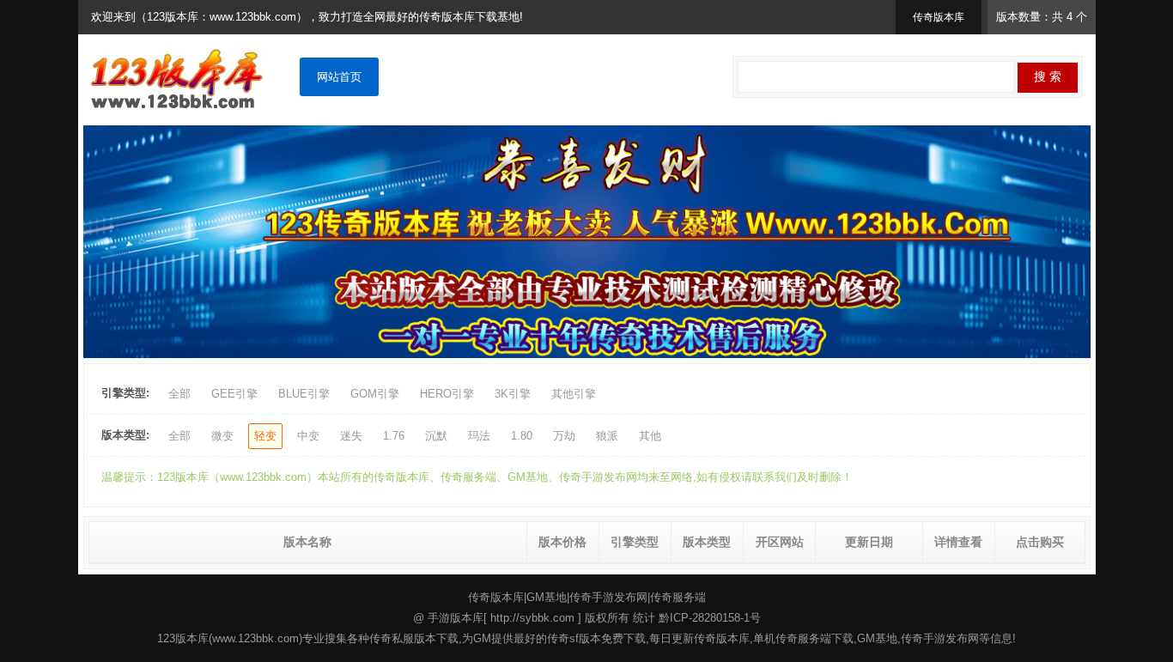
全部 (179, 393)
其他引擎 (573, 393)
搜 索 (1047, 76)
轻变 (265, 435)
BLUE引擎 (304, 393)
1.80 (521, 435)
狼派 (607, 435)
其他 (650, 435)
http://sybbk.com (532, 617)
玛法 (479, 435)
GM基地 (546, 597)
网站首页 (339, 76)
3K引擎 (513, 393)
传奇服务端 (678, 597)
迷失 (351, 435)
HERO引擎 (447, 393)
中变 (308, 435)
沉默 (436, 435)
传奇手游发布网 (608, 597)
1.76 (393, 435)
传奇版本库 (496, 597)
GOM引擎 (374, 393)
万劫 (564, 435)
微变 (222, 435)
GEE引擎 (234, 393)
